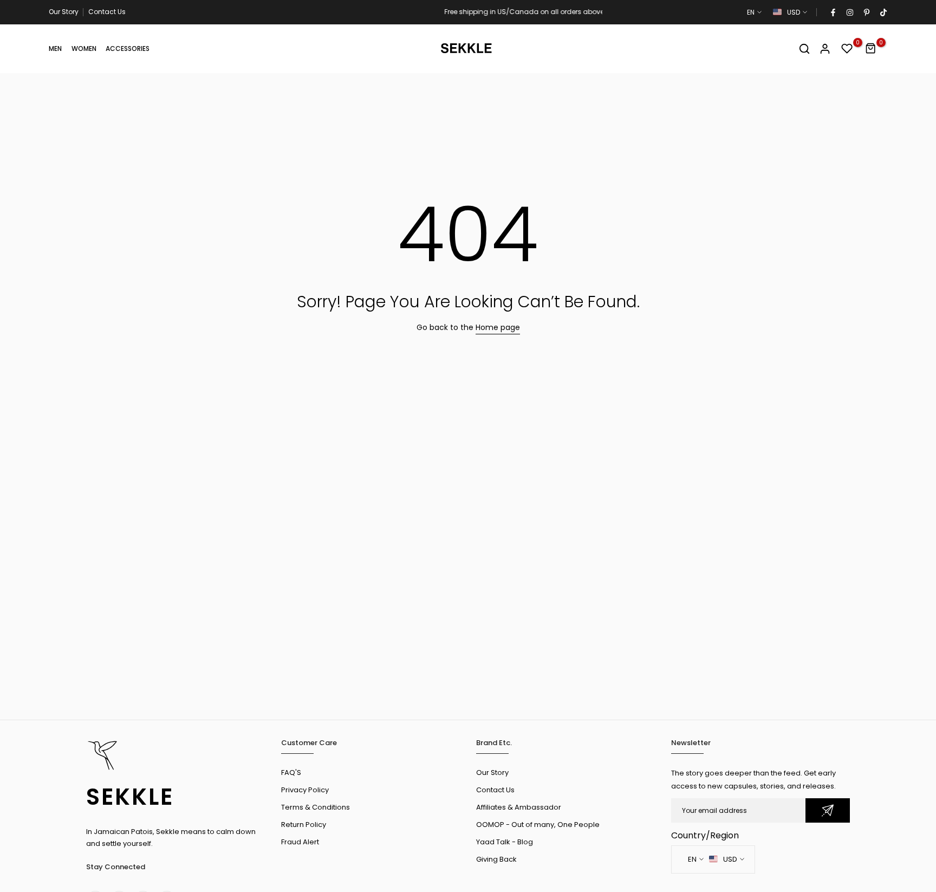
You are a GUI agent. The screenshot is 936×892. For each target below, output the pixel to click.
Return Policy (303, 824)
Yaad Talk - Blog (504, 842)
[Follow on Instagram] (849, 12)
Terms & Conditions (315, 807)
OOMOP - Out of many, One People (538, 824)
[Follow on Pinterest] (866, 12)
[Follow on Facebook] (832, 12)
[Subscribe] (827, 810)
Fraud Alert (300, 842)
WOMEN (84, 48)
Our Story (64, 11)
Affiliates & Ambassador (518, 807)
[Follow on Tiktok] (883, 12)
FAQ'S (291, 772)
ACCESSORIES (128, 48)
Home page (498, 327)
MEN (55, 48)
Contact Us (107, 11)
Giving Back (496, 859)
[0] (847, 49)
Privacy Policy (305, 790)
